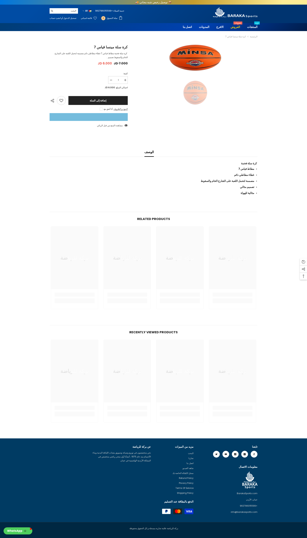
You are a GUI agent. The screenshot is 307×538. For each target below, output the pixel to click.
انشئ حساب (55, 18)
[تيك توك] (235, 454)
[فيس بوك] (254, 454)
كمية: (125, 73)
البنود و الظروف (121, 108)
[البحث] (64, 11)
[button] (18, 530)
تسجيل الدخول (69, 18)
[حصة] (53, 100)
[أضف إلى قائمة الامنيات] (61, 100)
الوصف (149, 152)
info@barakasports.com (244, 511)
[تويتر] (216, 454)
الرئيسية (253, 36)
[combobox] (66, 10)
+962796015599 (104, 10)
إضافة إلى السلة (98, 100)
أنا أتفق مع (108, 108)
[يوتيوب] (225, 454)
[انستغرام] (244, 454)
